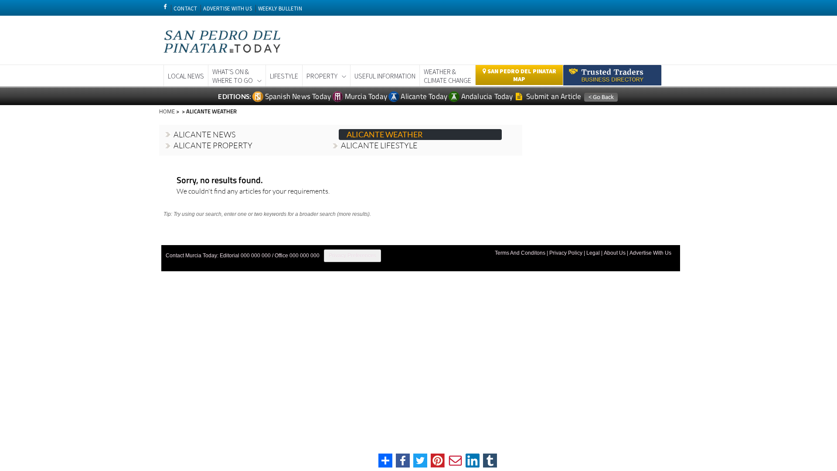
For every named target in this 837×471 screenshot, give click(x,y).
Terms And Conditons (520, 253)
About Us (615, 253)
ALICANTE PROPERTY (213, 145)
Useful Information (384, 76)
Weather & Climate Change (447, 76)
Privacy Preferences (352, 256)
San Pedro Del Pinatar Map (521, 75)
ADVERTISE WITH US (227, 8)
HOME (167, 111)
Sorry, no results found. (220, 180)
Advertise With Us (650, 253)
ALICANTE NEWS (204, 134)
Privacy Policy (565, 253)
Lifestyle (284, 76)
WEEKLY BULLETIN (280, 8)
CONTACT (185, 8)
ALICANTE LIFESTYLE (379, 145)
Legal (593, 253)
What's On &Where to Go (232, 76)
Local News (186, 76)
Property (321, 76)
